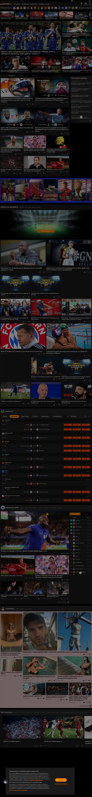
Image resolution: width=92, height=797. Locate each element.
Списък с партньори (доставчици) (18, 790)
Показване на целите (61, 783)
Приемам (61, 780)
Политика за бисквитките (35, 780)
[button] (5, 782)
